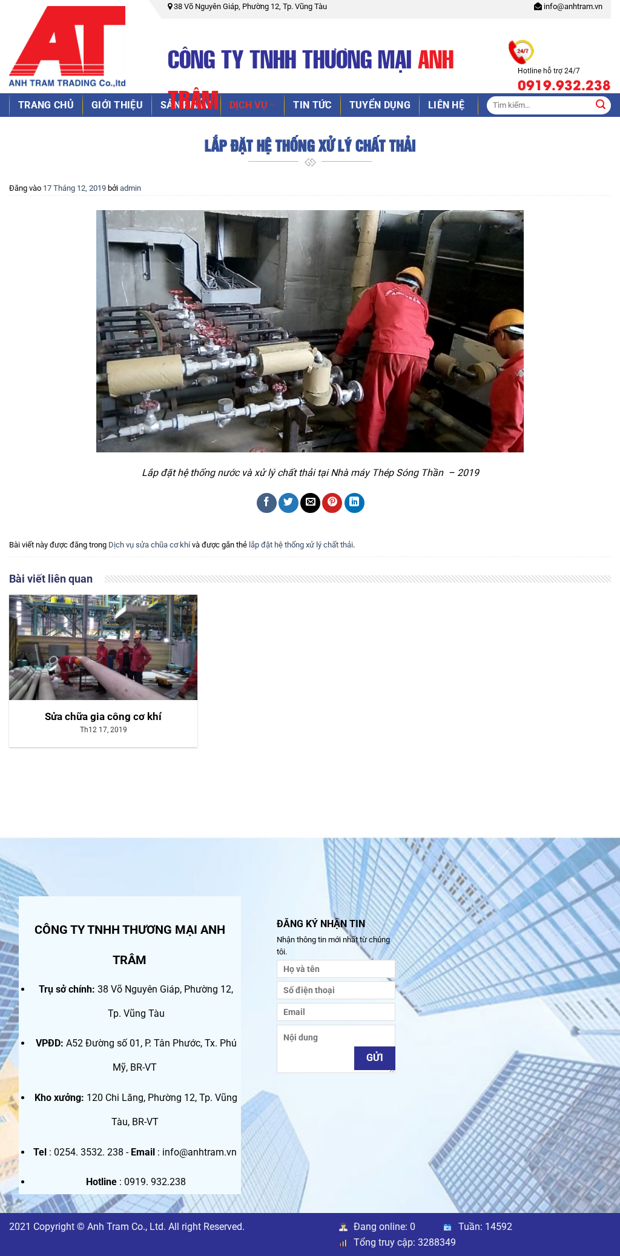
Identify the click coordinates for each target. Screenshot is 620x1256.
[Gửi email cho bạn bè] (310, 503)
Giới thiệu (117, 105)
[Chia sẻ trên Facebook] (267, 503)
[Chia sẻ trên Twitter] (288, 503)
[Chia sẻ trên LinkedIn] (354, 503)
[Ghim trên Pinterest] (332, 503)
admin (130, 188)
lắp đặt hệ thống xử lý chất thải (301, 544)
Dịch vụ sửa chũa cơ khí (149, 544)
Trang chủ (46, 105)
